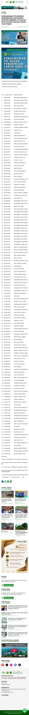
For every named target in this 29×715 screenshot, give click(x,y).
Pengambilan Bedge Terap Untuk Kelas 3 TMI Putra (6, 500)
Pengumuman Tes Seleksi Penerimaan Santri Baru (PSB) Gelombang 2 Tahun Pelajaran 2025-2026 (18, 634)
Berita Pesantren (4, 503)
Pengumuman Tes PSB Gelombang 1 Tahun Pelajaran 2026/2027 (17, 619)
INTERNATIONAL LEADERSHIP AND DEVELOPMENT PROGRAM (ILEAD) (14, 613)
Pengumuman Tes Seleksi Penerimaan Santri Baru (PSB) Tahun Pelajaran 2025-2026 (18, 627)
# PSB (23, 477)
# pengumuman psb (15, 477)
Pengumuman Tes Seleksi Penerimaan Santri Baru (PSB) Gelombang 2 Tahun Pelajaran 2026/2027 (18, 607)
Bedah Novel (4, 531)
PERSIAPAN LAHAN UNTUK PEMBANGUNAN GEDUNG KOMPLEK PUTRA (21, 532)
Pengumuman (18, 502)
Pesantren (23, 502)
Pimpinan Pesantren (5, 684)
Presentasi (10, 503)
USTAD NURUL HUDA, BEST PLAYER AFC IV (20, 499)
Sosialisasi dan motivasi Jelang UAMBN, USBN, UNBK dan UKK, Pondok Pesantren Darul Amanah (21, 516)
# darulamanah (5, 477)
